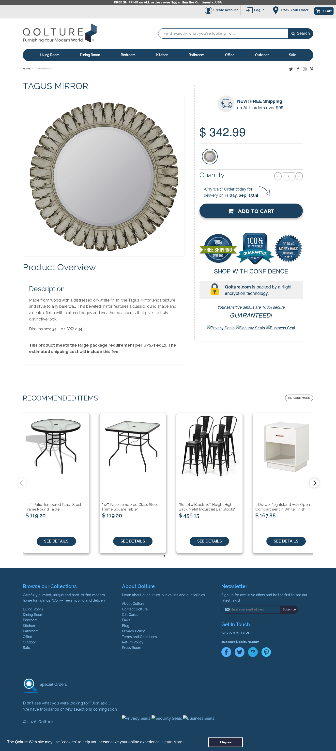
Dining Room (90, 55)
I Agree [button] (225, 742)
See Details (56, 541)
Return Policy (132, 642)
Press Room (131, 648)
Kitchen (162, 55)
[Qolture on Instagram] (304, 69)
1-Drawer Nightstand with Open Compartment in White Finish (282, 507)
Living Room (50, 55)
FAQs (126, 620)
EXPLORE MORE (299, 397)
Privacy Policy (133, 631)
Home (27, 68)
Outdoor (262, 55)
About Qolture (133, 604)
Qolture (45, 721)
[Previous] (22, 483)
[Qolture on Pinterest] (311, 69)
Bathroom (196, 55)
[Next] (314, 483)
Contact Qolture (135, 609)
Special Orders (53, 684)
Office (229, 55)
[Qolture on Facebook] (298, 69)
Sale (292, 55)
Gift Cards (130, 615)
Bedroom (128, 55)
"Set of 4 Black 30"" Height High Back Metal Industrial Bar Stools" (207, 507)
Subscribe (289, 609)
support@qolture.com (240, 642)
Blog (125, 626)
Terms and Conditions (139, 637)
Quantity (212, 175)
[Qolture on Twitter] (291, 69)
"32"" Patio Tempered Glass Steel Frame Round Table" (53, 507)
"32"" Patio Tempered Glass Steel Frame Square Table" (130, 507)
